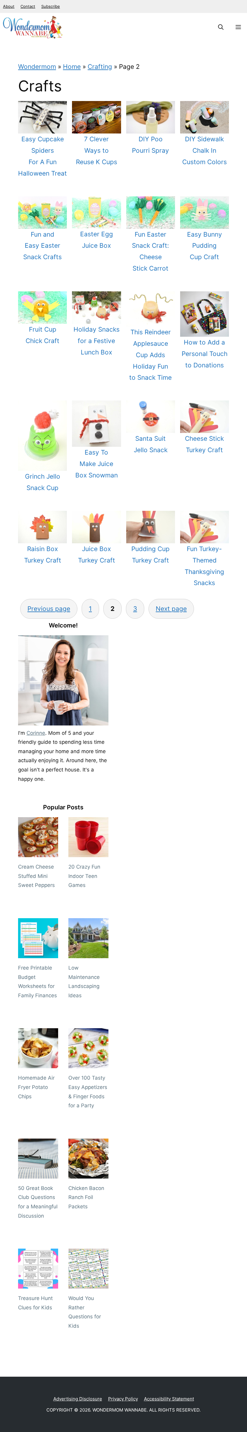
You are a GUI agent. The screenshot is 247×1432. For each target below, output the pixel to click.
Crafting (100, 66)
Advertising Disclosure (77, 1399)
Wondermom (37, 66)
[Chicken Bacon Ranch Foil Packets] (88, 1174)
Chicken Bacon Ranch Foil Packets (86, 1197)
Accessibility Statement (169, 1399)
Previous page (48, 608)
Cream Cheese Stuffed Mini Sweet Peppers (36, 876)
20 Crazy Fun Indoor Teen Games (84, 876)
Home (72, 66)
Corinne (36, 733)
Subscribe (50, 6)
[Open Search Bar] (221, 27)
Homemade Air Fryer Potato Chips (36, 1087)
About (8, 6)
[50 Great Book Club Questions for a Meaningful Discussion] (38, 1174)
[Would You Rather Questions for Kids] (88, 1284)
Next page (171, 608)
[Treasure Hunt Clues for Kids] (38, 1284)
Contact (27, 6)
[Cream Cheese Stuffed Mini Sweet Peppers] (38, 853)
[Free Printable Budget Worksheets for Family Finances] (38, 953)
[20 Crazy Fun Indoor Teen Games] (88, 853)
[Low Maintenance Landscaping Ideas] (88, 953)
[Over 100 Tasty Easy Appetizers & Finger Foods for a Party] (88, 1064)
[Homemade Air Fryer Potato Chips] (38, 1064)
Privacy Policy (123, 1399)
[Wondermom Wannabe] (32, 27)
